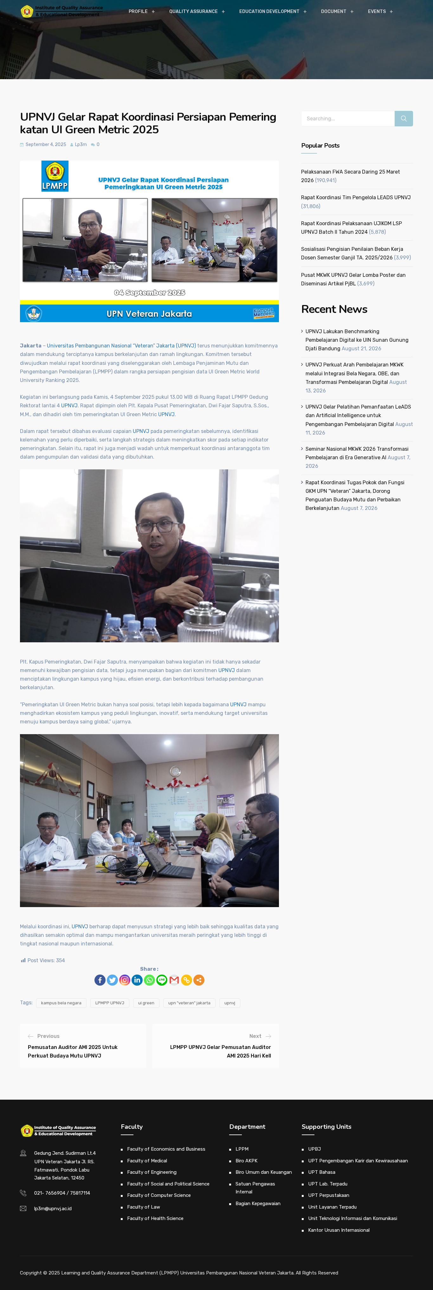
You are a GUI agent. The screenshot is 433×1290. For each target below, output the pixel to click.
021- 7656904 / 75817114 (62, 1193)
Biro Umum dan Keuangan (264, 1172)
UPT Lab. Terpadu (327, 1184)
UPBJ (314, 1149)
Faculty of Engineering (152, 1172)
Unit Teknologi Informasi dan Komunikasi (352, 1218)
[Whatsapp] (149, 980)
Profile (138, 11)
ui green (146, 1003)
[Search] (404, 118)
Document (333, 11)
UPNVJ (69, 406)
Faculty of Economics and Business (166, 1149)
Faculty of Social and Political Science (168, 1184)
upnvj (229, 1003)
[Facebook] (100, 980)
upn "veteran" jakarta (189, 1003)
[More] (198, 980)
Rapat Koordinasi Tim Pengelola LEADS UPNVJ (356, 197)
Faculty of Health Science (155, 1218)
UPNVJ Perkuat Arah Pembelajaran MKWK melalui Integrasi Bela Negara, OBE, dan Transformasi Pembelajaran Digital (355, 373)
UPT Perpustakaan (328, 1195)
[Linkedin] (137, 980)
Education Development (269, 11)
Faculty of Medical (147, 1161)
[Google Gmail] (174, 980)
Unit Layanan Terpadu (332, 1207)
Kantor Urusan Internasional (339, 1230)
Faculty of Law (143, 1207)
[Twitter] (112, 980)
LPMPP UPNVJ (109, 1003)
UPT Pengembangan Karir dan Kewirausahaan (358, 1161)
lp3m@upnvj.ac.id (53, 1208)
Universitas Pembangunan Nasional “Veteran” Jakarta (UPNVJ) (121, 346)
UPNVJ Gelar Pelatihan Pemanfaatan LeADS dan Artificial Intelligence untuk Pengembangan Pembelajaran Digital (358, 415)
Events (377, 11)
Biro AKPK (246, 1161)
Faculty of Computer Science (159, 1195)
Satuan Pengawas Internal (255, 1188)
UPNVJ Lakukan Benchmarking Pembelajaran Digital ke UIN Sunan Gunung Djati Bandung (357, 340)
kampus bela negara (61, 1003)
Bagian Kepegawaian (258, 1203)
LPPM (242, 1149)
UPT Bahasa (321, 1172)
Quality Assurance (193, 11)
